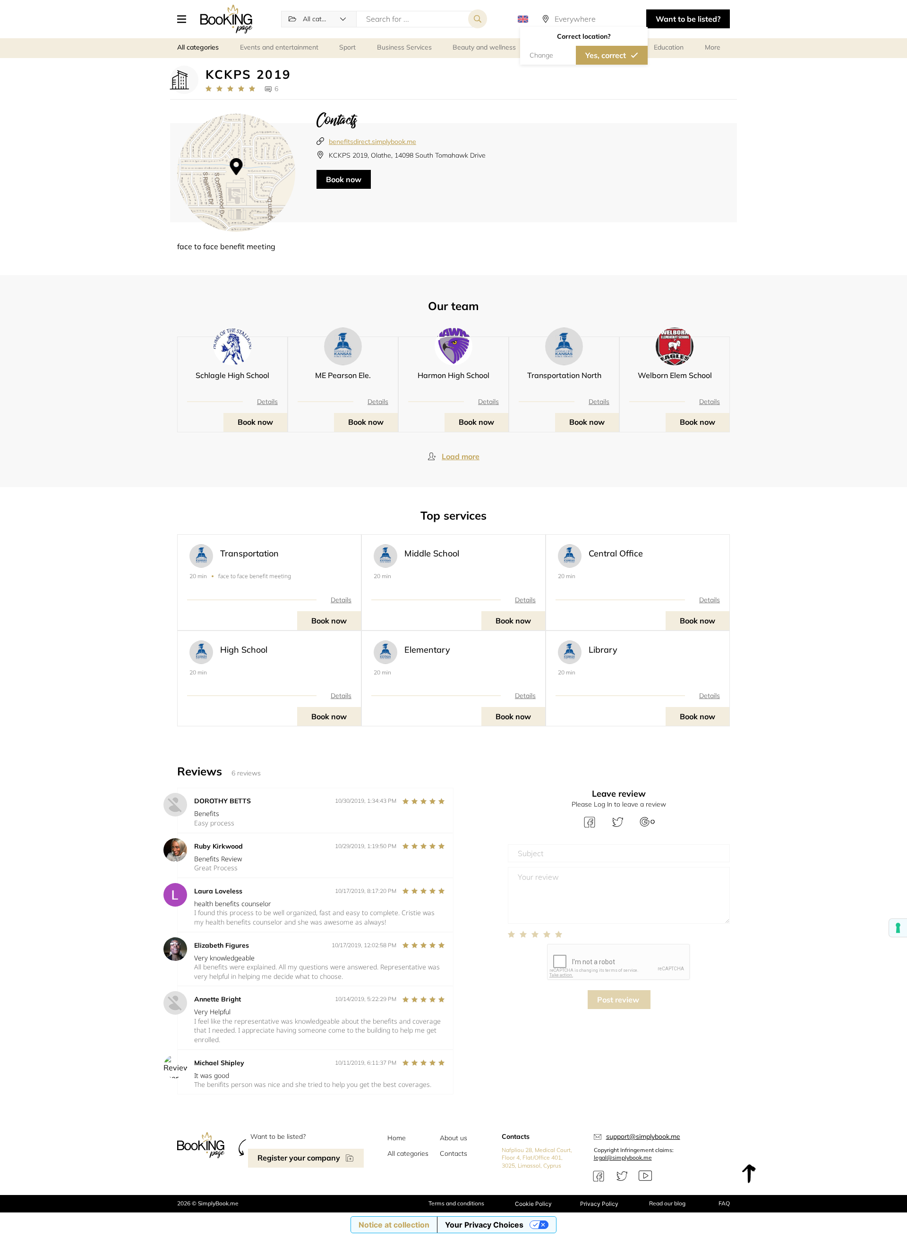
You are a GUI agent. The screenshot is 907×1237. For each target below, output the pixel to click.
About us (453, 1138)
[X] (622, 1176)
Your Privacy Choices (484, 1224)
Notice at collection (394, 1224)
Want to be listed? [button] (688, 19)
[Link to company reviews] (230, 89)
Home (396, 1138)
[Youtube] (645, 1176)
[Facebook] (598, 1176)
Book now (343, 179)
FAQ (724, 1203)
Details (267, 401)
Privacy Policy (599, 1203)
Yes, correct (605, 55)
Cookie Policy (533, 1203)
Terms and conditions (456, 1203)
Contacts (453, 1153)
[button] (185, 18)
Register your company (298, 1157)
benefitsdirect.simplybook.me (372, 141)
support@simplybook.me (643, 1136)
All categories (407, 1153)
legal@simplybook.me (623, 1157)
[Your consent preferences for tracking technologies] (898, 928)
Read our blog (667, 1203)
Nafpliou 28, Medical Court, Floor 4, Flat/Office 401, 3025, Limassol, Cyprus (537, 1158)
